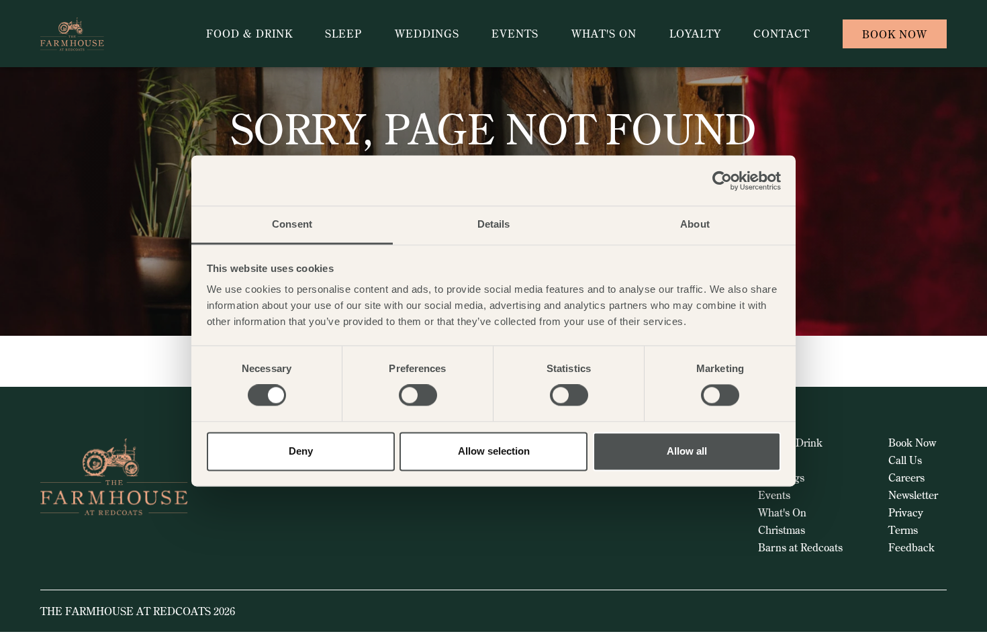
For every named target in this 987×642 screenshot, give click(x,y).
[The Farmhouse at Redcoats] (101, 33)
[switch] (418, 395)
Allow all (687, 451)
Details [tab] (493, 224)
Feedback (911, 547)
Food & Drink (249, 33)
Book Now (912, 442)
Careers (906, 477)
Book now (894, 34)
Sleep (343, 33)
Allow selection (494, 451)
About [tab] (695, 224)
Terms (903, 530)
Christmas (781, 530)
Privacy (905, 512)
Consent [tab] (292, 224)
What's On (604, 33)
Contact (781, 33)
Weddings (427, 33)
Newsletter (913, 495)
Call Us (905, 460)
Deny (301, 451)
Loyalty (695, 33)
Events (514, 33)
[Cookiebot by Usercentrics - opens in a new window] (722, 181)
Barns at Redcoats (800, 547)
